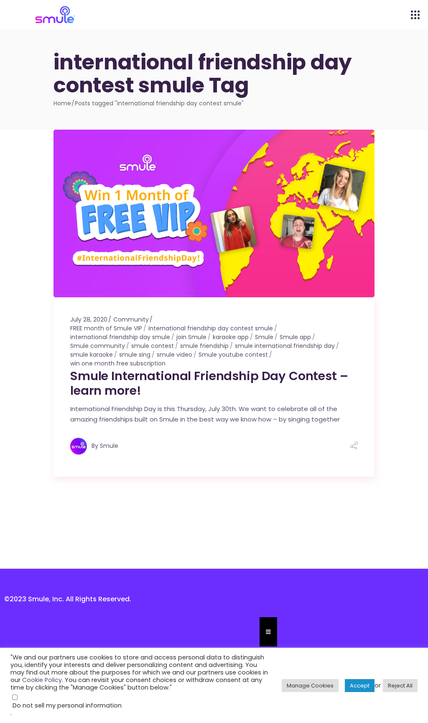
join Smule (191, 337)
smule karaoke (91, 354)
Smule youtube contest (233, 354)
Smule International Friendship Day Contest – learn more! (209, 383)
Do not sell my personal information (67, 705)
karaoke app (231, 337)
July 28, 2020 (88, 319)
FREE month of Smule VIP (106, 328)
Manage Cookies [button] (310, 686)
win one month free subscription (118, 363)
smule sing (134, 354)
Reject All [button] (400, 686)
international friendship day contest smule (210, 328)
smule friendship (204, 346)
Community (131, 319)
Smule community (97, 346)
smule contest (152, 346)
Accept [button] (359, 686)
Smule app (295, 337)
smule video (174, 354)
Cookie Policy (42, 680)
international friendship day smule (120, 337)
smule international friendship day (285, 346)
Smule (264, 337)
